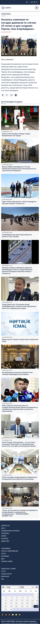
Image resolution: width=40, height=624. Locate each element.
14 (32, 600)
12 (22, 600)
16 (5, 603)
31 (11, 609)
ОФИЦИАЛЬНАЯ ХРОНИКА (10, 531)
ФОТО (3, 528)
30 (5, 609)
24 (11, 606)
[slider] (7, 54)
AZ (27, 2)
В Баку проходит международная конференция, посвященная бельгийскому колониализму (19, 478)
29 (37, 606)
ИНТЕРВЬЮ (5, 556)
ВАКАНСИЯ (5, 576)
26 (22, 606)
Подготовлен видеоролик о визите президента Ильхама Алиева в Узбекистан (19, 202)
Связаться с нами (8, 569)
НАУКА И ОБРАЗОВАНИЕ (9, 551)
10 (11, 600)
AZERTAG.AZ (5, 525)
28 (32, 606)
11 (16, 600)
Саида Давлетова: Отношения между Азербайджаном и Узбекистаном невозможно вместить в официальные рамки (19, 306)
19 (22, 603)
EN (32, 2)
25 (16, 606)
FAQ (2, 579)
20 (27, 603)
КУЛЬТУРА (4, 538)
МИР (2, 559)
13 (27, 600)
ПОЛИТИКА (6, 14)
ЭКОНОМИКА (5, 548)
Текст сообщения (7, 59)
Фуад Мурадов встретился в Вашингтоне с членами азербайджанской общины (17, 373)
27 (27, 606)
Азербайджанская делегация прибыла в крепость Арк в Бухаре (17, 235)
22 (37, 603)
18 (16, 603)
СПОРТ (3, 554)
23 (5, 606)
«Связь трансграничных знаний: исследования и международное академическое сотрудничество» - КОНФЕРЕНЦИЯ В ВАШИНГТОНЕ (20, 513)
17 (11, 603)
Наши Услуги (6, 574)
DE (34, 2)
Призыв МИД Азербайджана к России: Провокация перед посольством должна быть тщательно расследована (19, 168)
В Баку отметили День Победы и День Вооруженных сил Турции (16, 135)
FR (36, 2)
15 (37, 600)
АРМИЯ (3, 536)
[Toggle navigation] (36, 8)
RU (29, 2)
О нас (3, 571)
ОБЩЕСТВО (5, 541)
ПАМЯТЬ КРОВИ (6, 561)
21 (32, 603)
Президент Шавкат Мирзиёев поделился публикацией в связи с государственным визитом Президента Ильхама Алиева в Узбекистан (17, 270)
